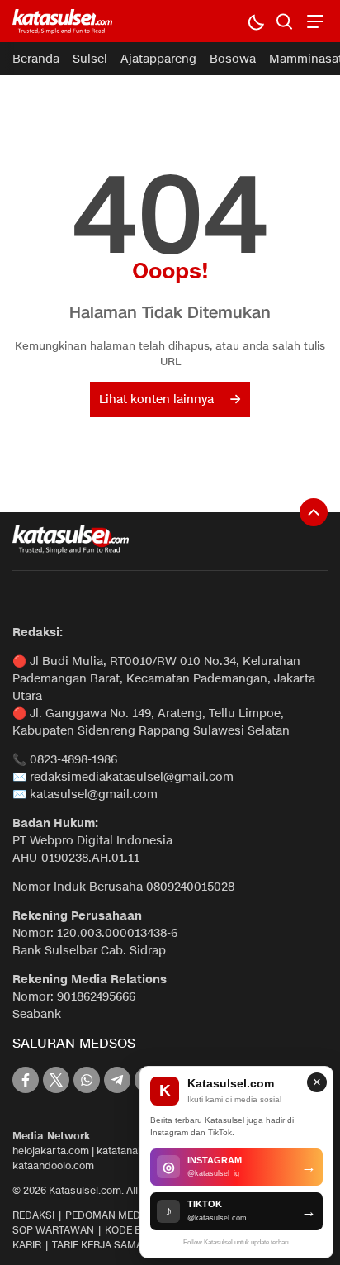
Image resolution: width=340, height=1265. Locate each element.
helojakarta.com (50, 1151)
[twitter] (56, 1080)
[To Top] (314, 512)
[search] (284, 21)
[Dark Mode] (255, 21)
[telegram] (117, 1080)
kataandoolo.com (53, 1165)
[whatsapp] (86, 1080)
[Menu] (313, 21)
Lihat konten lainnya (156, 399)
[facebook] (25, 1080)
